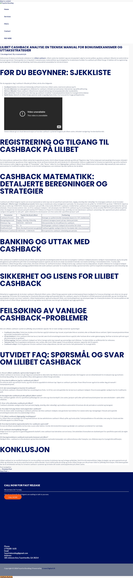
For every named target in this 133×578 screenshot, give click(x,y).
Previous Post (6, 469)
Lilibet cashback (40, 58)
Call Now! (12, 497)
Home (6, 9)
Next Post (4, 471)
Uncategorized (6, 54)
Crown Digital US (48, 568)
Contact (7, 31)
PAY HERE (8, 38)
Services (7, 16)
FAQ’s (6, 24)
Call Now (122, 3)
